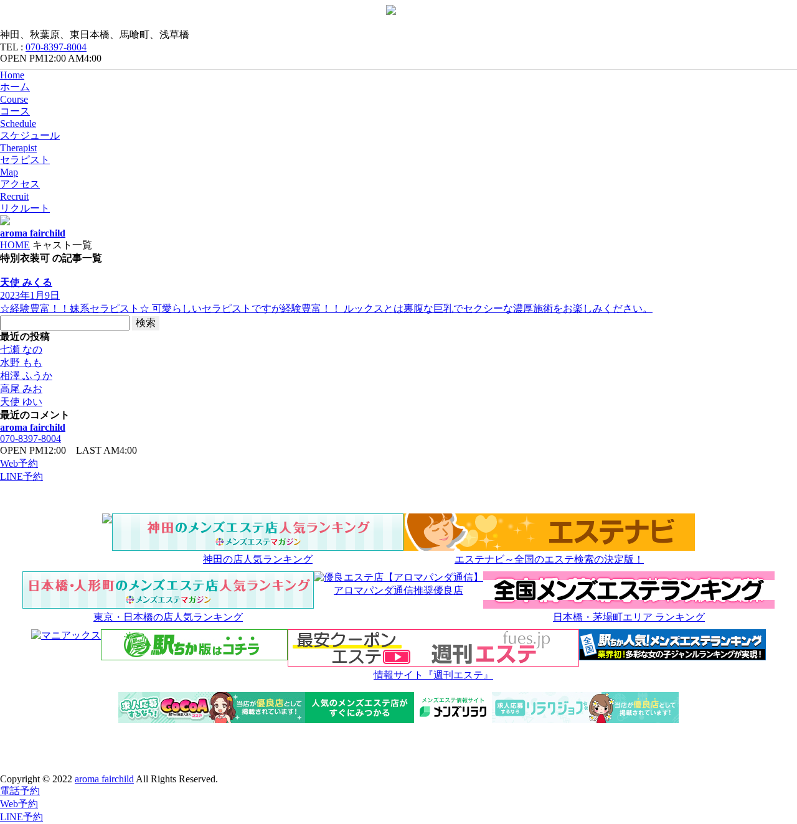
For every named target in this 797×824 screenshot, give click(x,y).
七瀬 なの (21, 349)
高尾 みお (21, 388)
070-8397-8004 (56, 47)
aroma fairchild (32, 427)
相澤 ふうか (26, 375)
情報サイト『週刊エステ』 (433, 675)
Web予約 (19, 463)
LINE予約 (21, 476)
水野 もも (21, 362)
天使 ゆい (21, 401)
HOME (15, 245)
